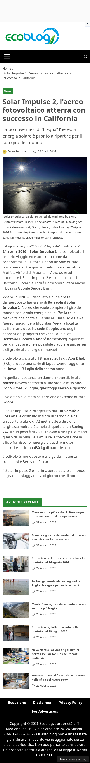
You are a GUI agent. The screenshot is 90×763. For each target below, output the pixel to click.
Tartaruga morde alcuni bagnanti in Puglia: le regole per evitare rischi (56, 583)
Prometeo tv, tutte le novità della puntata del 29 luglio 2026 (55, 629)
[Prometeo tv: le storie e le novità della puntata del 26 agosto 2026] (16, 564)
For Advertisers (45, 711)
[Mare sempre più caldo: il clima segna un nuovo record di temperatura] (16, 518)
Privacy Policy (70, 702)
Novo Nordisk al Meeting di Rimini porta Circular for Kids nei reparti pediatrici (55, 654)
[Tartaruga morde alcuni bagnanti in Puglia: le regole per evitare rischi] (16, 587)
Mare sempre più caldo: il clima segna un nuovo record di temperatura (58, 514)
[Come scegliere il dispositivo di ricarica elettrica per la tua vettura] (16, 541)
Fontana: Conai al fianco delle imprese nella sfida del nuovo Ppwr (58, 677)
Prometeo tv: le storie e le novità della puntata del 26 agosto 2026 (58, 560)
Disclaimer (42, 702)
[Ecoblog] (32, 35)
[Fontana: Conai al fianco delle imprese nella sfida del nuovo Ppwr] (16, 681)
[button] (85, 56)
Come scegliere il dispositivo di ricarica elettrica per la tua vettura (59, 537)
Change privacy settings (72, 759)
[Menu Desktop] (7, 56)
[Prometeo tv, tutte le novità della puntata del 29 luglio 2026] (16, 633)
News (7, 91)
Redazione (17, 702)
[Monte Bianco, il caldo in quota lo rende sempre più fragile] (16, 610)
